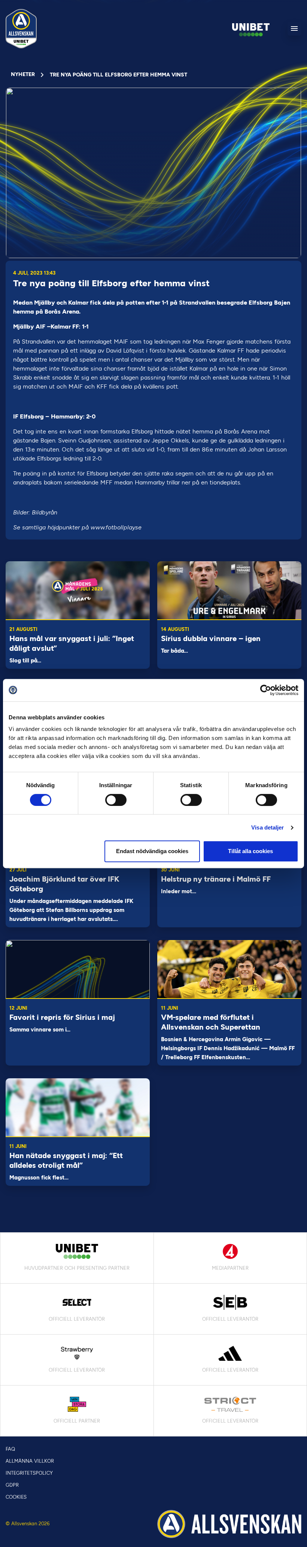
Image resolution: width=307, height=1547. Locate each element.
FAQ (10, 1449)
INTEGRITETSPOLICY (29, 1473)
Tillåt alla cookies (250, 851)
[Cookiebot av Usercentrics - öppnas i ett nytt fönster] (265, 690)
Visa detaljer (267, 827)
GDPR (12, 1485)
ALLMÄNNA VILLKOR (30, 1461)
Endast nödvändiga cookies (152, 851)
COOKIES (16, 1497)
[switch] (116, 800)
